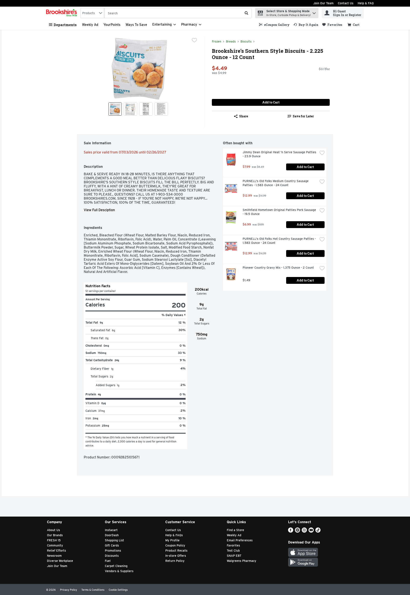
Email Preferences (240, 540)
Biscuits (246, 41)
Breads (231, 41)
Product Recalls (176, 550)
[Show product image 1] (115, 109)
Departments (65, 24)
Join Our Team (323, 3)
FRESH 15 (54, 540)
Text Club (233, 550)
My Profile (172, 540)
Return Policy (174, 561)
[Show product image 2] (130, 109)
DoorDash (112, 535)
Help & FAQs (174, 535)
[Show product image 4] (161, 109)
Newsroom (54, 555)
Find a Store (235, 530)
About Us (53, 530)
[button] (314, 12)
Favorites (233, 545)
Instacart (111, 530)
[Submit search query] (246, 13)
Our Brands (55, 535)
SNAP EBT (234, 555)
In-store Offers (175, 555)
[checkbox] (194, 40)
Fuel (108, 561)
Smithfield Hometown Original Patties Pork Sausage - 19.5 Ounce (280, 212)
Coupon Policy (175, 545)
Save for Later (303, 116)
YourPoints (111, 25)
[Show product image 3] (145, 109)
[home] (62, 13)
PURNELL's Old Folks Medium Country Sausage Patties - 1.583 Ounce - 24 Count (276, 183)
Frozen (216, 41)
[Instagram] (304, 531)
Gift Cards (112, 545)
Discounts (112, 555)
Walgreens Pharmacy (241, 561)
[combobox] (92, 13)
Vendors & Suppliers (119, 571)
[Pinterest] (297, 531)
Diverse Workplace (60, 561)
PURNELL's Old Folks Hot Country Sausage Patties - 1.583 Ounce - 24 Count (280, 240)
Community (55, 545)
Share (243, 116)
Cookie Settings (118, 589)
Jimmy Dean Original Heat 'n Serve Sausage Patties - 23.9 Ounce (280, 154)
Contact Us (345, 3)
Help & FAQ (366, 3)
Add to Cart (271, 102)
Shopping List (114, 540)
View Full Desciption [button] (99, 210)
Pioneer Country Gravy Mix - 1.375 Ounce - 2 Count (278, 267)
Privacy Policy (68, 589)
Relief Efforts (56, 550)
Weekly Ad (90, 25)
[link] (274, 25)
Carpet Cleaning (116, 566)
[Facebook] (290, 531)
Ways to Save (136, 25)
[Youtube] (311, 531)
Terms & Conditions (92, 589)
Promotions (113, 550)
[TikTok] (318, 531)
